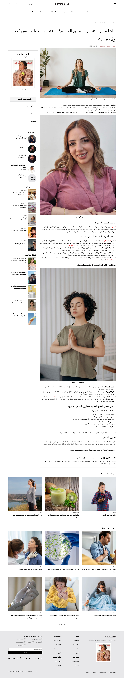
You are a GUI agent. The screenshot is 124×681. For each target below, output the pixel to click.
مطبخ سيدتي (75, 640)
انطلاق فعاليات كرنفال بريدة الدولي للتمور (19, 206)
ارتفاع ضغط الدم (66, 461)
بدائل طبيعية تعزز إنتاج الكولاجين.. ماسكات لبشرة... (18, 301)
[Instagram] (19, 4)
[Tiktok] (22, 4)
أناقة (87, 12)
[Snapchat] (29, 4)
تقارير (77, 653)
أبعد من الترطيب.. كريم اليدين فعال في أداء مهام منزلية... (18, 315)
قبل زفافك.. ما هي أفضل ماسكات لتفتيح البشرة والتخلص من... (18, 260)
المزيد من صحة (109, 528)
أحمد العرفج (23, 169)
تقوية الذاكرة (104, 464)
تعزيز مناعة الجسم (55, 396)
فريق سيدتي (58, 653)
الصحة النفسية (73, 245)
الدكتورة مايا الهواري (21, 157)
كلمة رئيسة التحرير (25, 99)
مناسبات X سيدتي (56, 640)
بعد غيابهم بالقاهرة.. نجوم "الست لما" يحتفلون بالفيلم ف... (18, 194)
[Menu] (115, 4)
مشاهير (94, 12)
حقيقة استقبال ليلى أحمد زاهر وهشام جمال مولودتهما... (18, 273)
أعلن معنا (94, 672)
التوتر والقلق (107, 241)
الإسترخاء (74, 461)
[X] (25, 4)
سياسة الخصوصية (102, 672)
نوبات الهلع (81, 461)
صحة (114, 46)
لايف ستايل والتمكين (36, 639)
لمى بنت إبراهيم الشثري (21, 138)
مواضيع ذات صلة (108, 474)
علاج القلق (94, 461)
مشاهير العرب (23, 191)
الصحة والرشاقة (20, 639)
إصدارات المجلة (23, 54)
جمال (81, 12)
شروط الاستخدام (113, 672)
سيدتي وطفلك (63, 12)
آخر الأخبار (58, 665)
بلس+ (46, 12)
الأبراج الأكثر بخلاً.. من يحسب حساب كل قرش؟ (18, 219)
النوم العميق (112, 464)
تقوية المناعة (57, 461)
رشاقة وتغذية (76, 513)
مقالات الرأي (31, 132)
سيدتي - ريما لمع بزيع (105, 46)
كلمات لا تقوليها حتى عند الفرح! (18, 230)
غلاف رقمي (58, 661)
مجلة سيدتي (57, 636)
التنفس (114, 227)
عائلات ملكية (23, 241)
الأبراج (25, 216)
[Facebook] (16, 4)
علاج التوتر (87, 461)
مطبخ (38, 12)
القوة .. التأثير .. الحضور (31, 106)
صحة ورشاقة (74, 12)
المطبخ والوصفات (20, 642)
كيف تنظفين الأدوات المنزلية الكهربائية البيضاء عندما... (18, 287)
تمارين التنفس (102, 461)
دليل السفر (76, 665)
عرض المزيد (62, 624)
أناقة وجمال (29, 642)
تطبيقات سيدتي (57, 657)
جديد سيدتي (31, 186)
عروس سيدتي (75, 657)
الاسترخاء (109, 260)
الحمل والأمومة (20, 645)
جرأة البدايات (33, 121)
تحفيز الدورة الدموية (48, 461)
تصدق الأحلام (33, 114)
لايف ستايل (53, 12)
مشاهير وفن (38, 642)
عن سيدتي (58, 644)
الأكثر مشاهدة (30, 255)
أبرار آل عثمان (23, 148)
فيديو (29, 12)
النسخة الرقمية (23, 90)
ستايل (77, 649)
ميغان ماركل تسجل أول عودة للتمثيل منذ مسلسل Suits (19, 244)
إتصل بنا (87, 672)
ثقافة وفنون (23, 203)
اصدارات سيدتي (75, 661)
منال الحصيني (23, 177)
